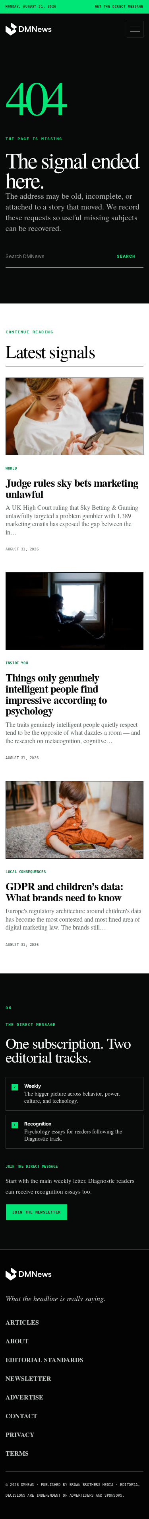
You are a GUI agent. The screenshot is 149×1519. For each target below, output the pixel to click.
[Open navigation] (135, 29)
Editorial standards (44, 1359)
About (17, 1340)
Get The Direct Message (119, 6)
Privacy (20, 1434)
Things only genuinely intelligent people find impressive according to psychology (56, 693)
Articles (22, 1322)
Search (126, 256)
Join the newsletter (36, 1212)
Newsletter (28, 1378)
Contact (21, 1415)
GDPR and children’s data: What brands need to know (64, 891)
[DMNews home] (29, 29)
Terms (17, 1453)
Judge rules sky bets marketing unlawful (72, 488)
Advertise (24, 1397)
